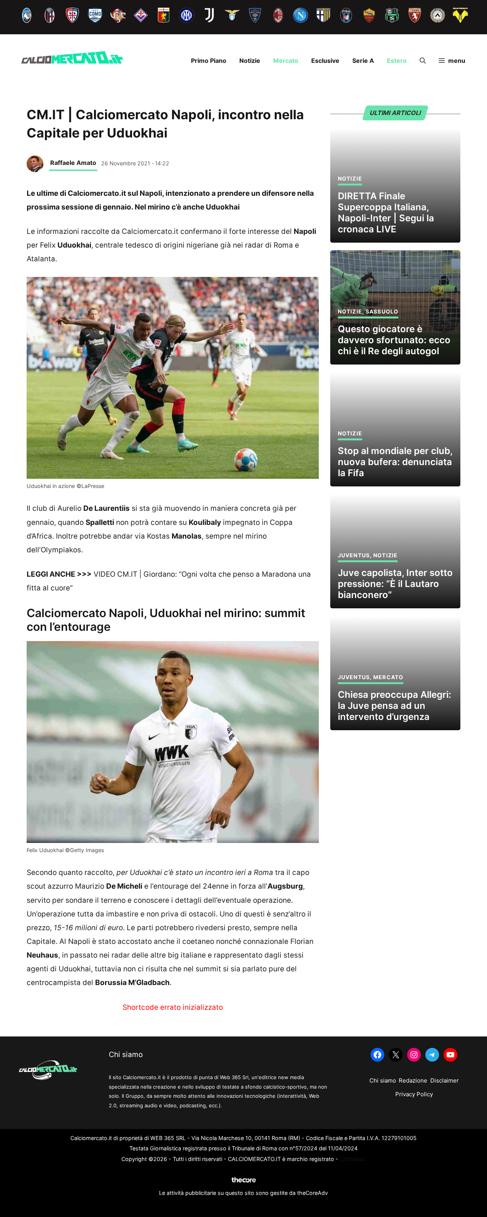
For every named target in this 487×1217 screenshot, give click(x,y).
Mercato (285, 60)
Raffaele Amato (73, 162)
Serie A (363, 60)
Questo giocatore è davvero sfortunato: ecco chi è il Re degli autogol (394, 340)
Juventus (354, 555)
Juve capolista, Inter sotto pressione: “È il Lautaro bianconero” (395, 583)
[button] (422, 60)
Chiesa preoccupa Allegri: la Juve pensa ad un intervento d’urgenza (394, 705)
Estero (397, 60)
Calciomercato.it (150, 231)
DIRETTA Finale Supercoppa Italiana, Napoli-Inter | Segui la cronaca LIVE (386, 212)
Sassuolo (382, 311)
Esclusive (325, 60)
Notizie (249, 60)
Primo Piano (208, 60)
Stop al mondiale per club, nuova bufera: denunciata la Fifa (395, 461)
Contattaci (353, 1159)
